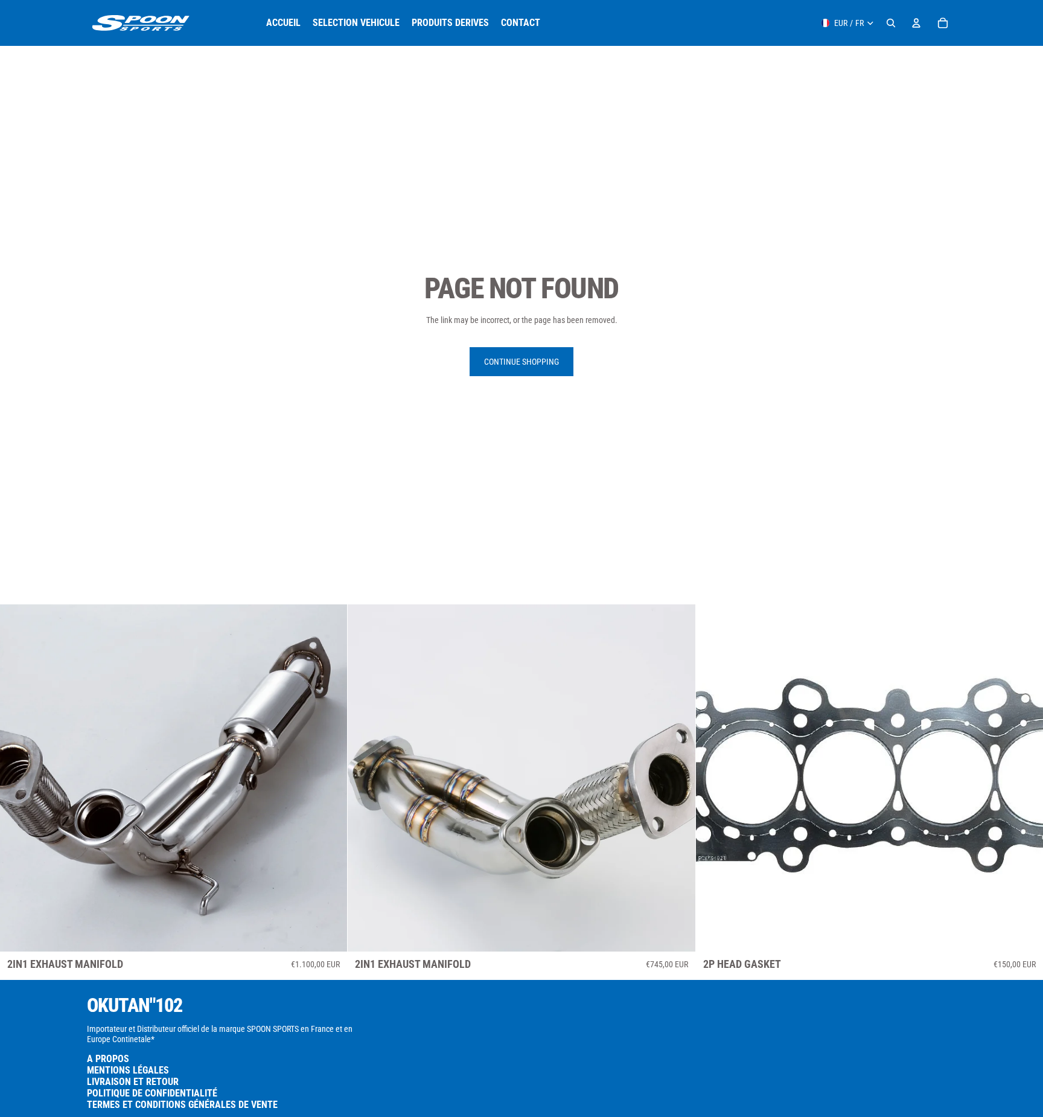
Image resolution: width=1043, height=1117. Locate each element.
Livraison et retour (133, 1081)
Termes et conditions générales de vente (182, 1104)
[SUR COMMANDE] (676, 933)
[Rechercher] (891, 23)
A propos (108, 1058)
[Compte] (916, 23)
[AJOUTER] (329, 933)
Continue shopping (521, 361)
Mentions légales (128, 1070)
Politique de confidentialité (152, 1093)
